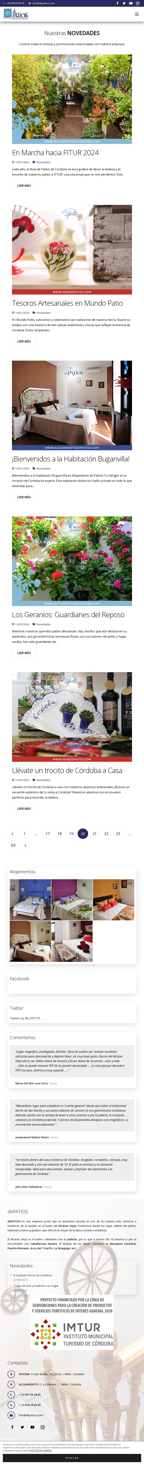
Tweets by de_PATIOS (25, 1018)
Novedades (43, 162)
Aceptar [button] (72, 1458)
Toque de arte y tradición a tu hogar (36, 1286)
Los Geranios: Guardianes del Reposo (68, 614)
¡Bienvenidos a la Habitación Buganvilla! (70, 459)
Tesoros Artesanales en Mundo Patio (67, 303)
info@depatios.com (43, 3)
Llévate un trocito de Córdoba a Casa (67, 770)
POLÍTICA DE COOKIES (40, 1450)
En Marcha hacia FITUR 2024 (55, 152)
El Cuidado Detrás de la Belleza (32, 1275)
